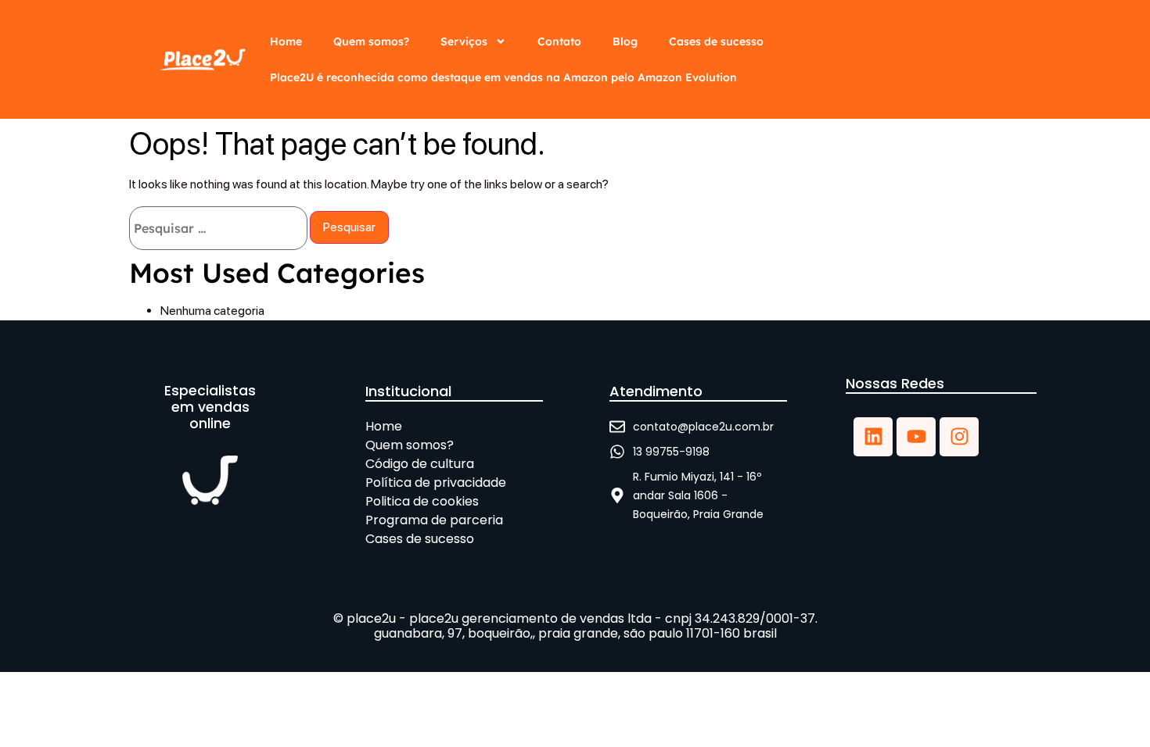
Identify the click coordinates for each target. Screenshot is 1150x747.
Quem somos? (371, 41)
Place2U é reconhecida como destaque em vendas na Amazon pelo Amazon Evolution (503, 77)
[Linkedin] (873, 436)
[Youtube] (916, 436)
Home (286, 41)
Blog (625, 41)
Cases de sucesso (716, 41)
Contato (559, 41)
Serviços (463, 41)
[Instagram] (959, 436)
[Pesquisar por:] (218, 228)
